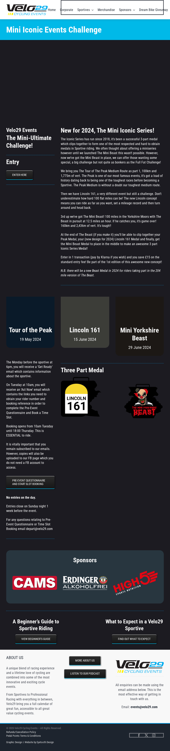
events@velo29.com (144, 707)
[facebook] (139, 735)
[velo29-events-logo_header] (27, 6)
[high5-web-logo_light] (135, 572)
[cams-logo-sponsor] (34, 577)
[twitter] (146, 735)
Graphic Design (14, 742)
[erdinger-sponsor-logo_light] (85, 577)
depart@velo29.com (39, 529)
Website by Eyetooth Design (39, 742)
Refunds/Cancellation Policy (21, 732)
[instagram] (153, 735)
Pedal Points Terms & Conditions (23, 735)
